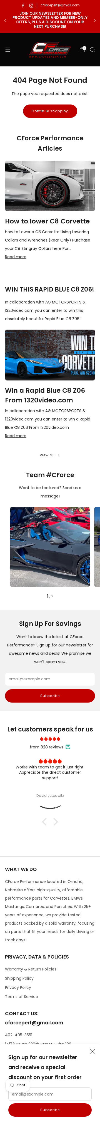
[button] (46, 822)
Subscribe (50, 1109)
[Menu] (8, 50)
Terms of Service (21, 996)
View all (47, 455)
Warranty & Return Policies (30, 969)
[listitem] (50, 20)
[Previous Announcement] (5, 20)
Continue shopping (50, 111)
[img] (50, 739)
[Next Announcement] (95, 20)
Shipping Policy (19, 978)
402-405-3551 (18, 1035)
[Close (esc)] (92, 1051)
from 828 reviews (46, 747)
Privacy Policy (18, 987)
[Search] (92, 49)
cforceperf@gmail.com (60, 5)
